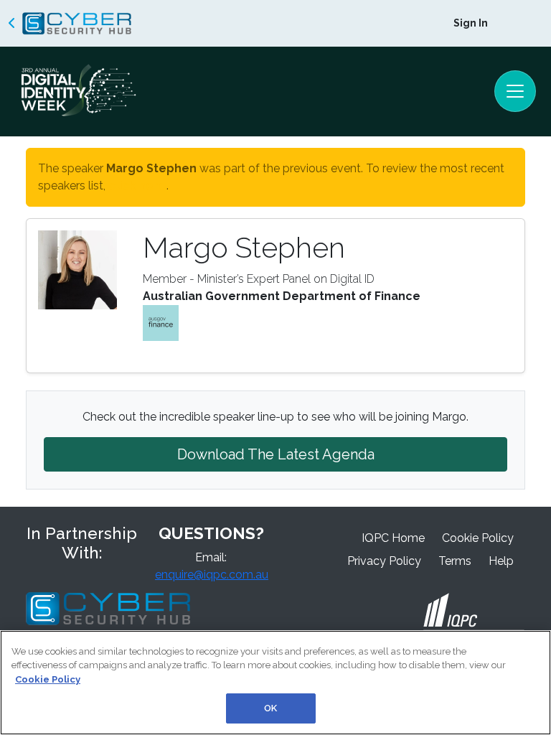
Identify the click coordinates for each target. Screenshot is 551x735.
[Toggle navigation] (515, 91)
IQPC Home (393, 538)
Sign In (470, 23)
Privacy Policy (384, 561)
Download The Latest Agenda (276, 454)
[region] (275, 682)
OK (270, 708)
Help (501, 561)
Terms (454, 561)
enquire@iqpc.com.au (211, 574)
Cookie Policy (478, 538)
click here (137, 185)
